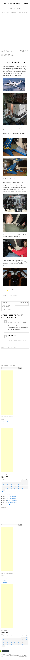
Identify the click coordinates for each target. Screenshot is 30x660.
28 (18, 488)
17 (3, 486)
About (7, 12)
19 (11, 486)
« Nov (2, 491)
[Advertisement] (15, 32)
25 (7, 488)
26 (11, 488)
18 (7, 486)
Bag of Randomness (11, 496)
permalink (14, 295)
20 (15, 486)
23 (26, 486)
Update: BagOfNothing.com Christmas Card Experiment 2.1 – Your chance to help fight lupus (7, 306)
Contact (13, 12)
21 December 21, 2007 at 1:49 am (17, 322)
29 (22, 488)
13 (15, 484)
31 (3, 489)
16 (26, 484)
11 (7, 484)
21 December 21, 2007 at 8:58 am (17, 336)
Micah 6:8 (5, 423)
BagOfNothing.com (15, 3)
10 (3, 484)
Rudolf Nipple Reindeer (24, 303)
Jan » (6, 491)
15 (22, 484)
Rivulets (5, 426)
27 (15, 488)
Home (3, 12)
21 (18, 486)
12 (11, 484)
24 (3, 488)
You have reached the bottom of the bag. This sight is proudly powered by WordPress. (16, 656)
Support (24, 12)
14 (18, 484)
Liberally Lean (6, 421)
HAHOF (19, 12)
